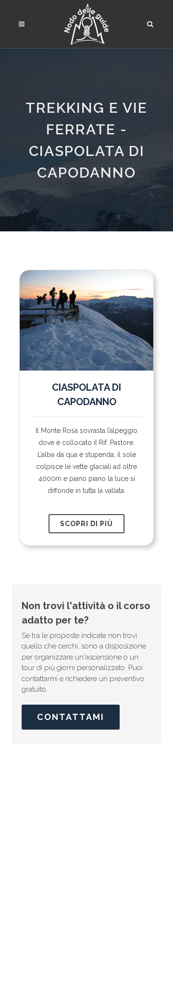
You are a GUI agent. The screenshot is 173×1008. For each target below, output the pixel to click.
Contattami (70, 717)
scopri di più (86, 524)
